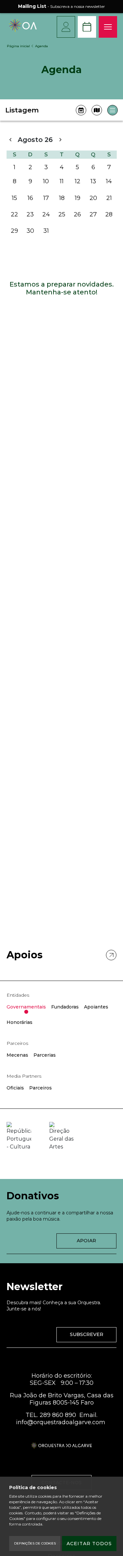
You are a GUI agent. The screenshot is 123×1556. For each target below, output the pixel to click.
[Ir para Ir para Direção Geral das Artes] (61, 1136)
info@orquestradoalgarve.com (60, 1422)
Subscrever (86, 1334)
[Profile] (66, 27)
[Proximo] (60, 140)
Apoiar (86, 1241)
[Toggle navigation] (108, 27)
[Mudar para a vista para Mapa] (97, 110)
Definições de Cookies (35, 1543)
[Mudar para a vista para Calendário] (81, 110)
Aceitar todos (89, 1543)
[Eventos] (87, 27)
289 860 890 (58, 1415)
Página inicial (18, 46)
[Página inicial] (23, 30)
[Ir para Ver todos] (111, 955)
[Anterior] (10, 140)
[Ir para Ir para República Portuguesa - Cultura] (19, 1136)
